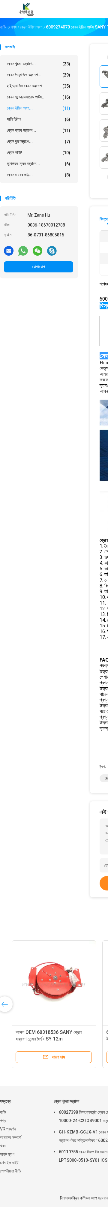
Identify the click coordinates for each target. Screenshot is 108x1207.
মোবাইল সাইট (9, 1162)
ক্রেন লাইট (38, 152)
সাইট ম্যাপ (7, 1154)
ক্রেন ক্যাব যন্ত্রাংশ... (38, 130)
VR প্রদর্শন (8, 1129)
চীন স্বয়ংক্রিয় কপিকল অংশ (78, 1198)
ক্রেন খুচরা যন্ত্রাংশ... (38, 63)
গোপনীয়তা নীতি (10, 1171)
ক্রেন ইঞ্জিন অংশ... (38, 108)
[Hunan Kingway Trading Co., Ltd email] (9, 250)
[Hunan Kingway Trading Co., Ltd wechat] (37, 250)
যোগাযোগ (38, 266)
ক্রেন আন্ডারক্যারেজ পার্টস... (38, 97)
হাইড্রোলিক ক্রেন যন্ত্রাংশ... (38, 86)
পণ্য (3, 1120)
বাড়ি (3, 1112)
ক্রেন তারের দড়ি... (38, 174)
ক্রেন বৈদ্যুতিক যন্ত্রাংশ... (38, 74)
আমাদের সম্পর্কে (10, 1137)
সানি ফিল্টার (38, 119)
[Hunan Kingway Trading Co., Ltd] (26, 9)
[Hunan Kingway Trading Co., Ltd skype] (52, 250)
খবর (3, 1145)
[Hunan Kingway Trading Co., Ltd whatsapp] (23, 250)
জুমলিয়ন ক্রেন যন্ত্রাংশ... (38, 163)
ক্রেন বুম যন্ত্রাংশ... (38, 141)
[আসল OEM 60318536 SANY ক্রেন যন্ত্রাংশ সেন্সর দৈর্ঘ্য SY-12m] (47, 983)
